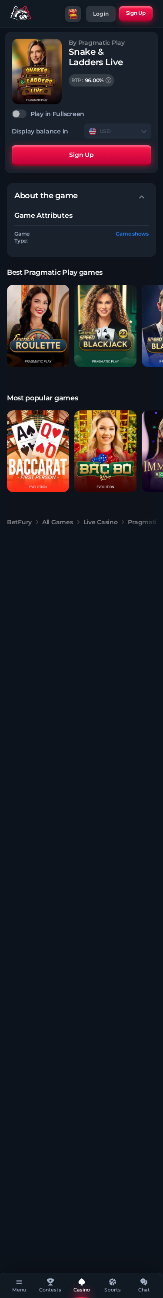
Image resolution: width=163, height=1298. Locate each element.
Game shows (132, 233)
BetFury (19, 522)
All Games (57, 522)
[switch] (81, 114)
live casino (100, 522)
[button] (38, 326)
